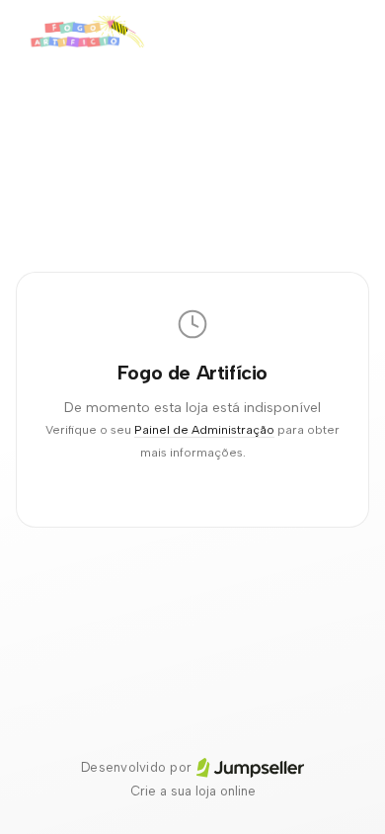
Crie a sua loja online (193, 791)
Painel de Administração (204, 429)
